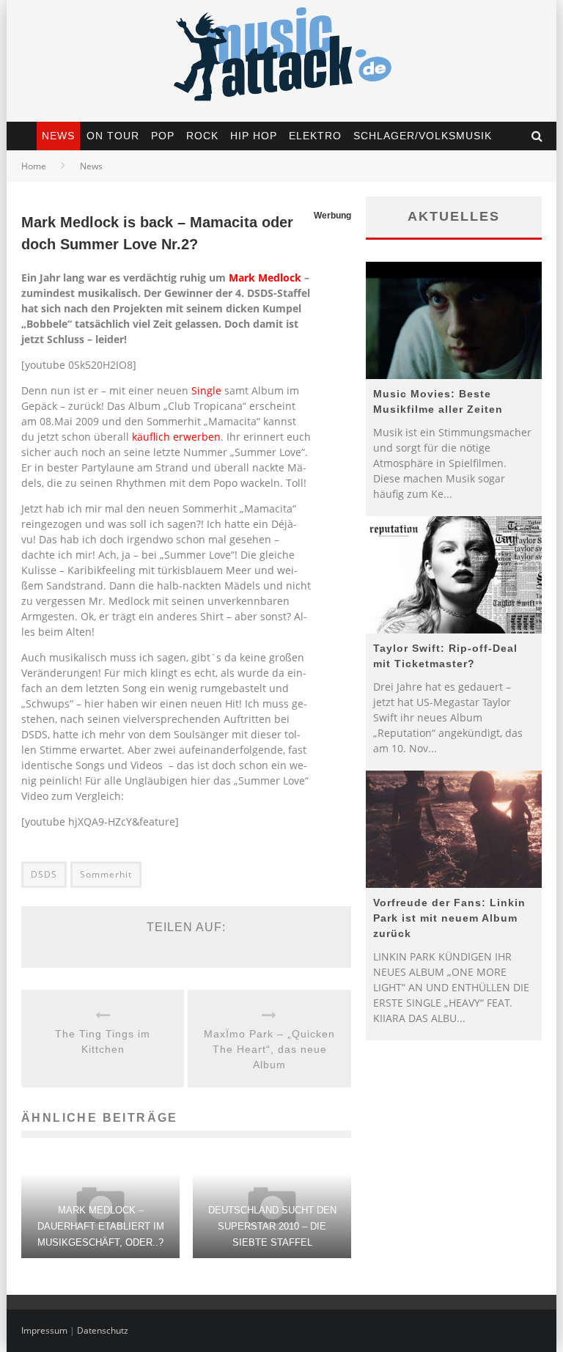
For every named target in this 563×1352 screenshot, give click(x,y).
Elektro (315, 136)
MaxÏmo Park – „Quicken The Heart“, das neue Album (269, 1049)
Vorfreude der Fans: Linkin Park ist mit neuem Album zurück (449, 918)
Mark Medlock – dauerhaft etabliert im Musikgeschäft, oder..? (100, 1226)
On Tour (113, 136)
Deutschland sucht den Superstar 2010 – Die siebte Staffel (272, 1226)
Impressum (44, 1330)
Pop (162, 136)
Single (206, 390)
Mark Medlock (265, 277)
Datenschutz (102, 1330)
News (58, 136)
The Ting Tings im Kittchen (102, 1041)
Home (33, 166)
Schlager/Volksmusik (422, 136)
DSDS (44, 874)
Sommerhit (106, 874)
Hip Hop (253, 136)
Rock (202, 136)
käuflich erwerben (176, 437)
